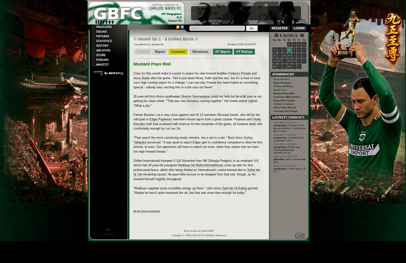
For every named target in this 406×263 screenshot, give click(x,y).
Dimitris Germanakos (195, 96)
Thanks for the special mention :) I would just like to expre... (289, 128)
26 (274, 66)
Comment (178, 51)
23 (294, 61)
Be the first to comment (146, 211)
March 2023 (237, 44)
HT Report (222, 51)
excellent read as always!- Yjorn (288, 139)
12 (274, 55)
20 (279, 61)
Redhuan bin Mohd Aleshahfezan (200, 165)
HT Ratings (244, 51)
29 (289, 66)
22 (289, 61)
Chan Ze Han (142, 73)
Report (160, 51)
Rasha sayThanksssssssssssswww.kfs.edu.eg (286, 150)
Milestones (200, 51)
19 (274, 61)
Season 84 (158, 44)
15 (289, 55)
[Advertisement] (246, 13)
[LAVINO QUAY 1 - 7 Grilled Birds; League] (196, 39)
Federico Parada (239, 73)
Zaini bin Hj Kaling (234, 188)
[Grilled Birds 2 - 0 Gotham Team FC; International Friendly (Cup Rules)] (135, 39)
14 (284, 55)
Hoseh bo (147, 39)
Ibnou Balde (141, 78)
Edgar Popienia (159, 119)
